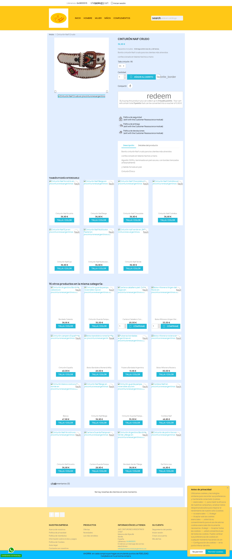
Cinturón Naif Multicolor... (98, 262)
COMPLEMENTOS (121, 18)
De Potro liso (166, 464)
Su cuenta (157, 525)
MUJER (98, 18)
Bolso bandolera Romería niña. (99, 367)
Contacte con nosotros (59, 548)
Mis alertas (156, 539)
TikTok (62, 514)
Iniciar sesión (157, 532)
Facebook (51, 514)
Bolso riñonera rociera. (166, 367)
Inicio (78, 18)
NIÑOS (107, 18)
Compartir (130, 85)
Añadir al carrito (141, 76)
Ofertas (86, 529)
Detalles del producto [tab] (148, 145)
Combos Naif (166, 416)
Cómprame (137, 326)
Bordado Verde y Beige (132, 464)
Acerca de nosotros (57, 529)
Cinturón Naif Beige (99, 213)
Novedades (88, 532)
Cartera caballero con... (133, 319)
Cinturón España (66, 367)
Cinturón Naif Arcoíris (64, 213)
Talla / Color (64, 220)
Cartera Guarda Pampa (99, 464)
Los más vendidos (90, 536)
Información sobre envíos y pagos (63, 539)
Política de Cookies (57, 542)
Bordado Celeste (66, 319)
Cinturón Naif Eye (64, 262)
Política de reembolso (58, 536)
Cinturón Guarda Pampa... (99, 319)
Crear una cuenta (159, 536)
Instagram (56, 514)
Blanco (66, 416)
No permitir (197, 551)
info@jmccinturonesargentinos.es (132, 549)
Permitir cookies (215, 551)
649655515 (82, 3)
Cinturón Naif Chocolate (133, 213)
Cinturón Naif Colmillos (167, 213)
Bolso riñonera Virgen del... (166, 319)
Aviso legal (53, 545)
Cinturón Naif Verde (133, 262)
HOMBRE (88, 18)
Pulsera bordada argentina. (132, 367)
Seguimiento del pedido (162, 529)
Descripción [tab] (128, 145)
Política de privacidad (57, 532)
